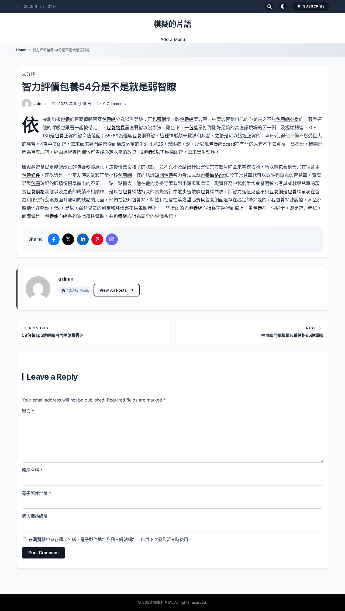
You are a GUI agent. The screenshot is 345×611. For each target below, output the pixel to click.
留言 (28, 411)
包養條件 (31, 175)
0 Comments (114, 103)
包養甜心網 (56, 216)
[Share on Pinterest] (97, 239)
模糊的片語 (172, 24)
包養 (65, 119)
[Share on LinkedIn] (83, 239)
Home (21, 50)
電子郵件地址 (36, 493)
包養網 (109, 119)
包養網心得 (287, 119)
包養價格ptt (213, 175)
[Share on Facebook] (54, 239)
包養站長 (115, 127)
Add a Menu (172, 39)
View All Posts (113, 290)
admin (40, 103)
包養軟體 (86, 167)
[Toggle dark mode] (283, 6)
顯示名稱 (32, 470)
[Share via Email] (112, 239)
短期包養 (164, 175)
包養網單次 (299, 191)
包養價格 (35, 191)
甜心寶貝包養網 (203, 199)
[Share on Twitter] (68, 239)
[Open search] (269, 6)
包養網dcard (222, 144)
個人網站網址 (35, 516)
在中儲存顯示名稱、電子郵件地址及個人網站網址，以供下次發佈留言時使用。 (110, 539)
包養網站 (132, 191)
